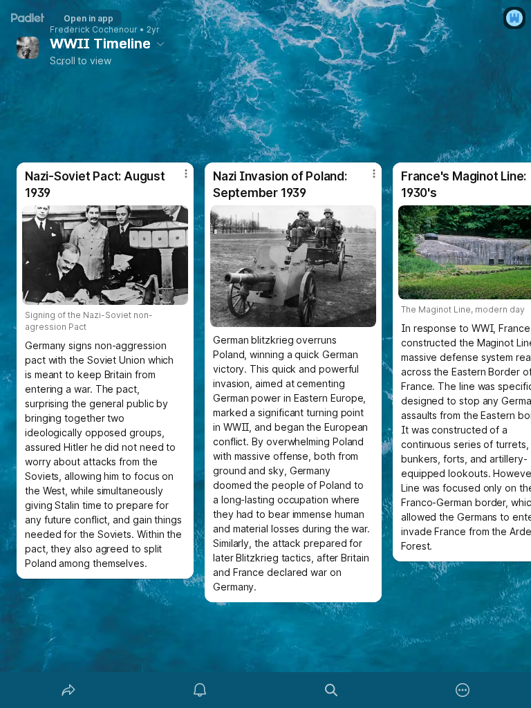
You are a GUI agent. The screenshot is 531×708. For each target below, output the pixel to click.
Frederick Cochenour (94, 30)
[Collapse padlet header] (160, 43)
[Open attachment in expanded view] (105, 255)
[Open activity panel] (200, 690)
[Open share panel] (68, 690)
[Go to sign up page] (514, 18)
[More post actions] (177, 179)
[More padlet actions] (462, 690)
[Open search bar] (331, 690)
